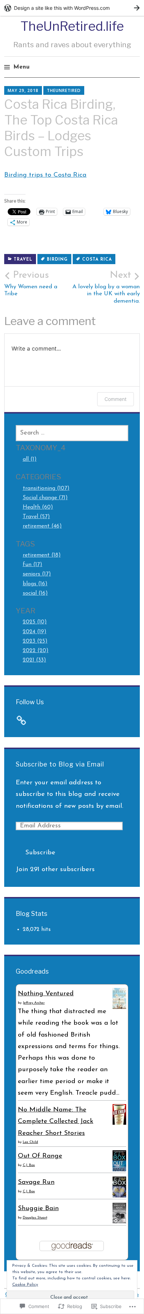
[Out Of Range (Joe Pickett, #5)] (119, 1171)
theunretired (64, 90)
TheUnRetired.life (72, 26)
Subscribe (40, 852)
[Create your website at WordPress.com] (72, 8)
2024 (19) (34, 632)
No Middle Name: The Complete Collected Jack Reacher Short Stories (55, 1122)
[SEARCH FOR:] (72, 433)
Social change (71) (45, 498)
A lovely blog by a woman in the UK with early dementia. (106, 287)
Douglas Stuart (35, 1218)
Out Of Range (40, 1156)
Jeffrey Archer (34, 1003)
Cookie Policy (25, 1285)
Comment (116, 399)
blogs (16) (35, 584)
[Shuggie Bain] (119, 1221)
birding (57, 259)
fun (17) (32, 564)
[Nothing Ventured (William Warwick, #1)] (119, 1007)
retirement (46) (42, 526)
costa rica (97, 259)
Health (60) (38, 507)
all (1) (30, 459)
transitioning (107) (46, 488)
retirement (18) (42, 555)
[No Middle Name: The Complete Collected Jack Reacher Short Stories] (119, 1123)
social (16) (35, 593)
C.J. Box (29, 1165)
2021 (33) (34, 660)
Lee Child (30, 1142)
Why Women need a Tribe (30, 283)
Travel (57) (36, 517)
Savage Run (36, 1182)
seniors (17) (37, 574)
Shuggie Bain (38, 1208)
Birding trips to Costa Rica (45, 175)
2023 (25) (35, 641)
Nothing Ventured (46, 993)
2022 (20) (36, 651)
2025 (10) (35, 622)
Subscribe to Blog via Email (60, 764)
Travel (23, 259)
